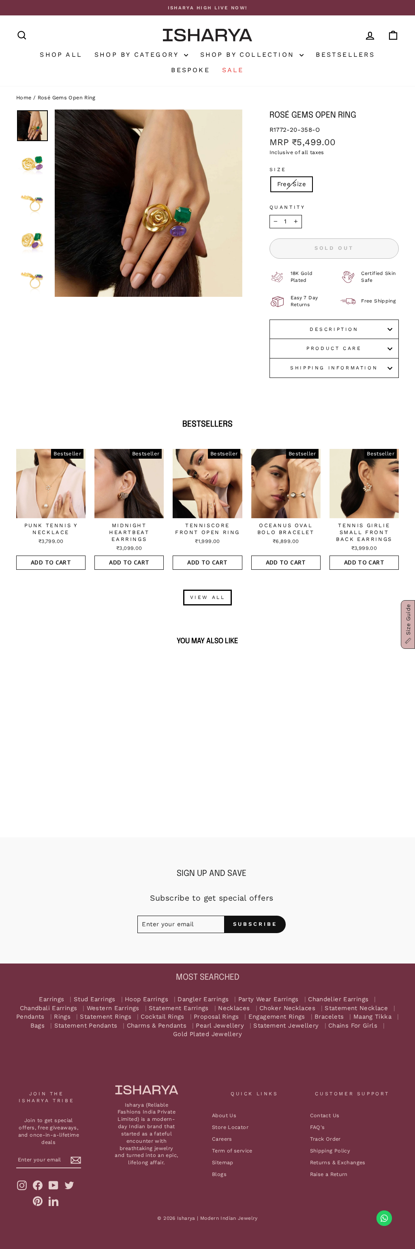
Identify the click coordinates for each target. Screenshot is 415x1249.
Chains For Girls (352, 1025)
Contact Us (325, 1115)
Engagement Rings (276, 1016)
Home (24, 97)
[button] (408, 624)
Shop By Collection (249, 54)
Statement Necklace (356, 1008)
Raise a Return (329, 1174)
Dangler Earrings (203, 999)
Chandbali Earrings (48, 1008)
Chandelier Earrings (338, 999)
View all (207, 597)
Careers (222, 1139)
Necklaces (234, 1008)
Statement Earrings (179, 1008)
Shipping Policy (330, 1151)
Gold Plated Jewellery (207, 1034)
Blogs (219, 1174)
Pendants (30, 1016)
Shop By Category (138, 54)
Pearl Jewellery (220, 1025)
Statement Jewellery (286, 1025)
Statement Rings (105, 1016)
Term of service (232, 1151)
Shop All (61, 54)
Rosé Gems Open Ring (67, 97)
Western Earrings (113, 1008)
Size (278, 169)
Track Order (325, 1139)
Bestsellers (345, 54)
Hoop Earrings (146, 999)
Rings (62, 1016)
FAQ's (317, 1127)
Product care (334, 348)
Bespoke (190, 70)
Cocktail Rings (162, 1016)
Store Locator (230, 1127)
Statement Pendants (86, 1025)
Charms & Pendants (156, 1025)
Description (334, 329)
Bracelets (329, 1016)
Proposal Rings (216, 1016)
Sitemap (222, 1162)
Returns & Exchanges (338, 1162)
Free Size (291, 184)
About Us (224, 1115)
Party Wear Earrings (268, 999)
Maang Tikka (372, 1016)
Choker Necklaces (287, 1008)
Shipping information (334, 368)
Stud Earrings (95, 999)
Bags (37, 1025)
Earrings (51, 999)
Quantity (288, 207)
